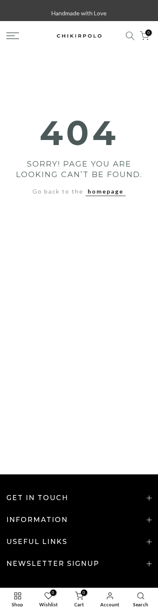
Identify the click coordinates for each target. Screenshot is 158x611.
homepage (105, 191)
